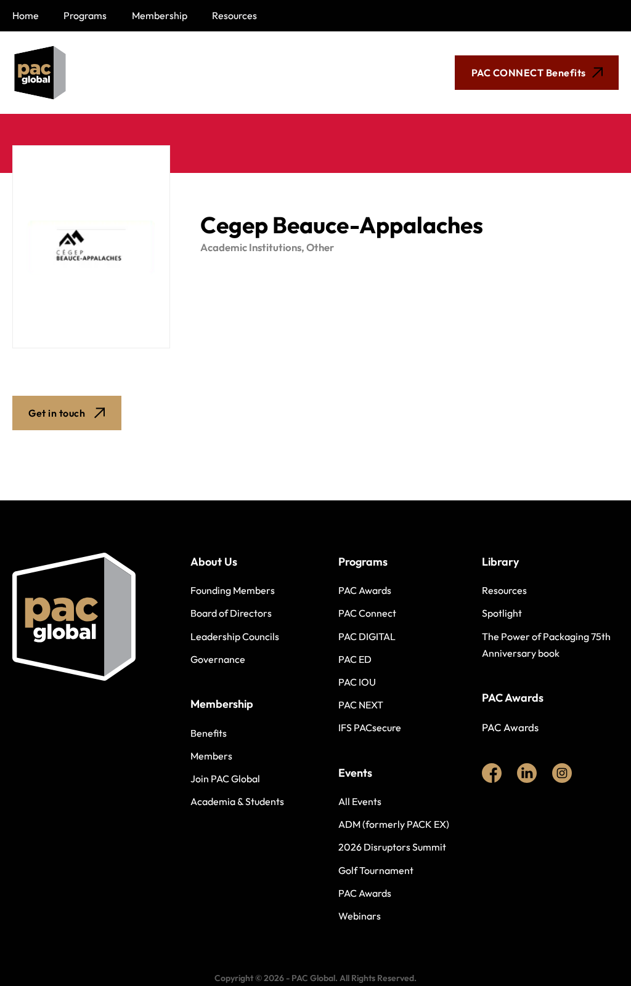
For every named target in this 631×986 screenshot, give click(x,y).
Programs (85, 15)
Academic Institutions (250, 247)
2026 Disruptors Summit (392, 847)
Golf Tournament (375, 870)
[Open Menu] (266, 73)
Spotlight (502, 613)
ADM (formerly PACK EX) (393, 824)
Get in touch (56, 413)
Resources (234, 15)
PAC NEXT (360, 705)
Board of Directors (231, 613)
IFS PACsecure (369, 727)
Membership (159, 15)
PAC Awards (364, 590)
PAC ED (355, 659)
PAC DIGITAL (367, 636)
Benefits (208, 733)
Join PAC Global (225, 778)
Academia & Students (237, 801)
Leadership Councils (234, 636)
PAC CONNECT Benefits (528, 72)
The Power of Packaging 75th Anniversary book (546, 644)
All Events (359, 801)
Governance (217, 659)
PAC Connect (367, 613)
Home (25, 15)
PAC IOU (357, 682)
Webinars (359, 916)
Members (211, 756)
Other (320, 247)
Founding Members (232, 590)
